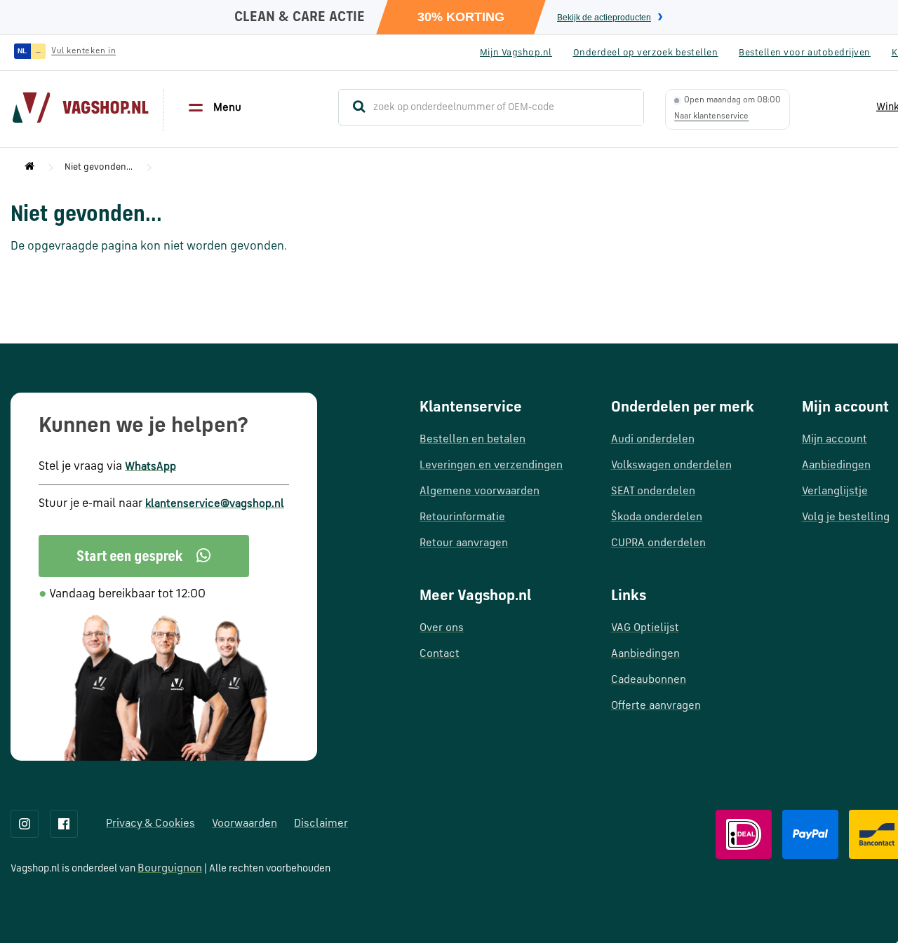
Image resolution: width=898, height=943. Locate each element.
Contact (440, 654)
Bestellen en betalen (472, 439)
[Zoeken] (353, 107)
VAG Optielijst (645, 628)
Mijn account (834, 439)
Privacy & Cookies (150, 823)
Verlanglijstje (835, 491)
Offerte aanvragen (656, 706)
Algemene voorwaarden (480, 491)
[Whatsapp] (144, 556)
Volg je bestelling (846, 517)
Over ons (442, 628)
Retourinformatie (462, 517)
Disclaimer (321, 823)
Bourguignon (170, 868)
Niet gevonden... (99, 167)
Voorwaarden (244, 823)
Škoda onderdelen (656, 517)
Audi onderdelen (653, 439)
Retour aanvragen (464, 543)
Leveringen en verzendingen (491, 465)
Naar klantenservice (711, 116)
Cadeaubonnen (648, 680)
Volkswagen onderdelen (671, 465)
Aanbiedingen (645, 654)
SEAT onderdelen (653, 491)
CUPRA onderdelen (658, 543)
